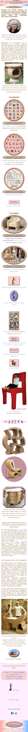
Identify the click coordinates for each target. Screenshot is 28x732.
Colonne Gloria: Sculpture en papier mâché (14, 304)
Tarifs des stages (18, 672)
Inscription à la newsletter (14, 206)
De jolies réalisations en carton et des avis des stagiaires (14, 161)
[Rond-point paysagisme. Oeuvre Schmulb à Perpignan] (14, 657)
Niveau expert (7, 331)
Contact (6, 672)
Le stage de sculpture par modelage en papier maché (14, 270)
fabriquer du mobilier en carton (14, 530)
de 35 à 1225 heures (14, 239)
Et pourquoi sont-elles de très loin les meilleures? (14, 355)
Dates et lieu (14, 674)
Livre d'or (19, 678)
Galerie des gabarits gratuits (14, 194)
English (16, 690)
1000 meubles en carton (9, 126)
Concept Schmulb (14, 368)
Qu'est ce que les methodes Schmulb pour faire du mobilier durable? (14, 344)
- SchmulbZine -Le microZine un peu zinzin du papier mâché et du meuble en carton (16, 2)
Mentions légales (14, 699)
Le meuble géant (14, 411)
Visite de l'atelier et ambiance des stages (14, 287)
